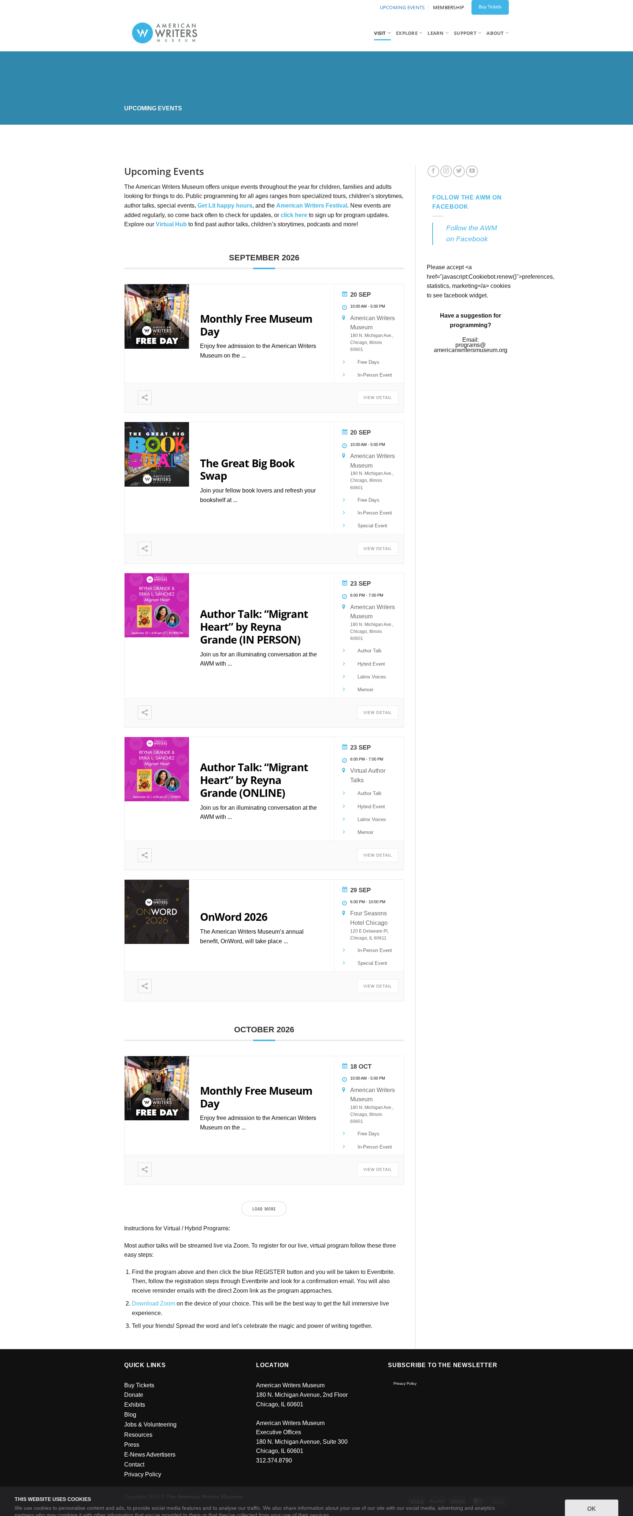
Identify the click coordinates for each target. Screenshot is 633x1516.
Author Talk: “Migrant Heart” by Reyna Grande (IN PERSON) (254, 627)
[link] (171, 224)
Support (465, 33)
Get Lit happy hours (224, 205)
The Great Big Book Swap (247, 469)
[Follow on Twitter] (459, 171)
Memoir (365, 689)
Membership (448, 7)
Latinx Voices (372, 677)
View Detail (377, 397)
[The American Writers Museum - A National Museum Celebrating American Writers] (167, 33)
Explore (407, 33)
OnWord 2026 (233, 916)
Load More (264, 1209)
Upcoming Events (402, 7)
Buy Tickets (139, 1385)
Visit (380, 33)
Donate (133, 1395)
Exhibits (134, 1405)
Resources (138, 1435)
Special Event (372, 525)
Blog (130, 1414)
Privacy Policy (405, 1383)
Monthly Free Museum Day (256, 324)
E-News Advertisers (149, 1454)
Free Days (369, 362)
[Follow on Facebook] (433, 171)
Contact (134, 1464)
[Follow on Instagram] (446, 171)
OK (591, 1490)
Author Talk (370, 650)
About (495, 33)
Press (131, 1445)
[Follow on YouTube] (472, 171)
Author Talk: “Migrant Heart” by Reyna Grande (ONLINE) (254, 780)
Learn (435, 33)
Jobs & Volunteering (150, 1424)
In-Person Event (375, 375)
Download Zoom (153, 1303)
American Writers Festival (311, 205)
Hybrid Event (371, 664)
